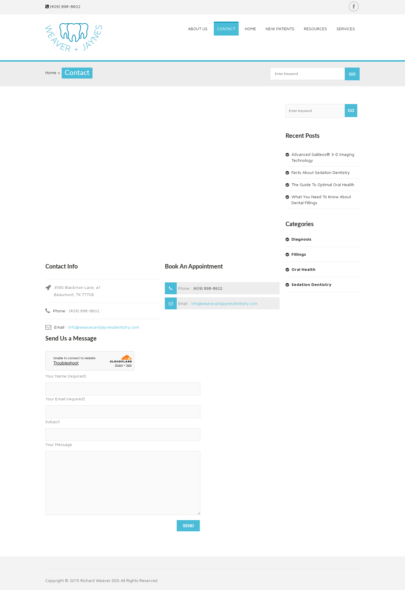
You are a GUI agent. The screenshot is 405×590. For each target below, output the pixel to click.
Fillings (298, 254)
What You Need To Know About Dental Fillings (321, 199)
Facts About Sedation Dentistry (320, 172)
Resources (315, 28)
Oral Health (303, 269)
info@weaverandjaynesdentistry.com (103, 327)
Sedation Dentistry (311, 284)
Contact (226, 28)
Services (346, 28)
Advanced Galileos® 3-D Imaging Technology (322, 157)
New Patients (280, 28)
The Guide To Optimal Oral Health (322, 184)
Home (250, 28)
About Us (198, 28)
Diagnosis (301, 239)
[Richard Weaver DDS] (79, 38)
